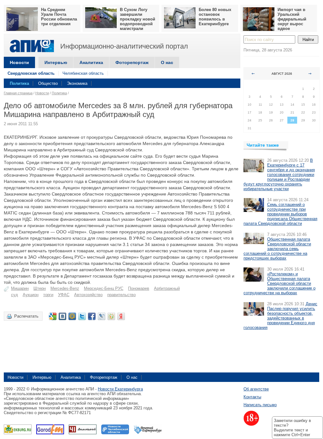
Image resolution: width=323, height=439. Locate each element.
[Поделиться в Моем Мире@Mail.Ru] (72, 316)
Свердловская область (31, 73)
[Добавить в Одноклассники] (111, 316)
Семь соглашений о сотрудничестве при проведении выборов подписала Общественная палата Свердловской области (280, 214)
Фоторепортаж (132, 62)
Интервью (55, 62)
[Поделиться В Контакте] (62, 316)
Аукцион (30, 294)
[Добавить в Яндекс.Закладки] (121, 316)
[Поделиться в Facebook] (92, 316)
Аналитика (91, 62)
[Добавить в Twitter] (82, 316)
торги (48, 294)
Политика (19, 83)
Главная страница (18, 93)
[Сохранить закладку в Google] (52, 316)
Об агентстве (256, 389)
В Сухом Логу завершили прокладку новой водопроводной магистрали (137, 19)
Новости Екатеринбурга (120, 389)
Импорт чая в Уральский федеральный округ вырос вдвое (292, 19)
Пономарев (138, 288)
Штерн (39, 288)
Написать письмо (260, 404)
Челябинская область (83, 73)
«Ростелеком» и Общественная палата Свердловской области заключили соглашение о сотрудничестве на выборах (279, 283)
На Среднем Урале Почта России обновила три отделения (59, 16)
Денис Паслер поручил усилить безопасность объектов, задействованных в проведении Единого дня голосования (280, 315)
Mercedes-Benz (64, 288)
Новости (19, 62)
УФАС (63, 294)
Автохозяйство (88, 294)
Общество (48, 83)
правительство (121, 294)
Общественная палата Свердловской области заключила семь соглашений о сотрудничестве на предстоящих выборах (277, 248)
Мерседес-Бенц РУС (103, 288)
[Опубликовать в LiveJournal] (101, 316)
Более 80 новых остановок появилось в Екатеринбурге (215, 16)
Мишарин (20, 288)
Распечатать (26, 316)
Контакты (252, 397)
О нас (167, 62)
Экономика (77, 83)
